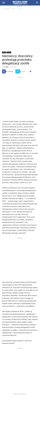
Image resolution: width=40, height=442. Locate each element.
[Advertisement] (20, 31)
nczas (6, 67)
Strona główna (6, 9)
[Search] (37, 2)
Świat (13, 9)
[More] (30, 71)
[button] (3, 2)
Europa (19, 9)
